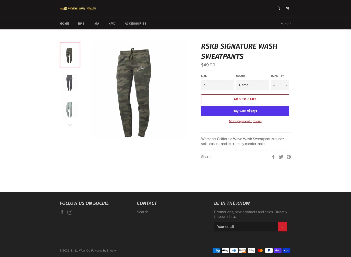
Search (142, 212)
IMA (96, 23)
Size (204, 75)
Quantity (277, 75)
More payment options (245, 121)
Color (240, 75)
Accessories (135, 23)
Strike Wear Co (80, 250)
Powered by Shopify (104, 250)
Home (64, 23)
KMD (112, 23)
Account (286, 23)
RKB (81, 23)
